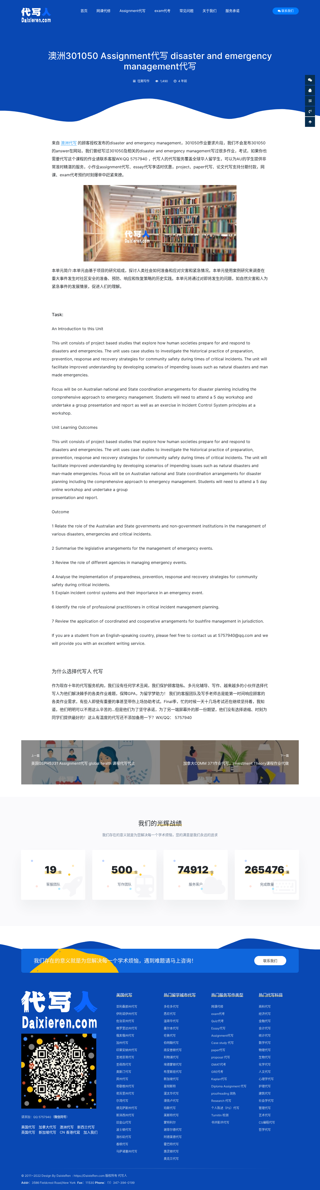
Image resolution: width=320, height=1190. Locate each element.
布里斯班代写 (173, 1072)
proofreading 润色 (223, 1093)
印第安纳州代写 (126, 1050)
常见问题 (187, 10)
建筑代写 (265, 1093)
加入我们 (91, 1132)
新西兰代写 (86, 1127)
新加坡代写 (47, 1132)
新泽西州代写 (125, 1115)
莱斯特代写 (171, 1115)
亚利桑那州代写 (126, 1006)
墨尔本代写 (171, 1028)
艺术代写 (265, 1115)
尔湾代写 (122, 1101)
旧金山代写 (123, 1122)
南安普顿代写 (173, 1050)
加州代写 (122, 1043)
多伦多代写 (171, 1006)
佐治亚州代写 (125, 1021)
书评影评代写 (220, 1122)
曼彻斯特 (170, 1086)
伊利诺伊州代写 (126, 1014)
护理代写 (265, 1086)
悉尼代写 (170, 1014)
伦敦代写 (170, 1035)
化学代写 (265, 1064)
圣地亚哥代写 (125, 1057)
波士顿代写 (123, 1130)
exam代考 (162, 10)
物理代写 (265, 1050)
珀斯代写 (170, 1108)
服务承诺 (233, 10)
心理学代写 (266, 1079)
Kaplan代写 (219, 1079)
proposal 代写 (220, 1057)
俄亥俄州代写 (125, 1035)
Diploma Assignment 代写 (228, 1086)
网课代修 (103, 10)
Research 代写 (221, 1101)
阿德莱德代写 (173, 1137)
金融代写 (265, 1021)
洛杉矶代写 (123, 1137)
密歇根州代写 (125, 1086)
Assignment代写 (133, 10)
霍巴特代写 (171, 1144)
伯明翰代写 (171, 1043)
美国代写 (28, 1127)
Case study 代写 (222, 1043)
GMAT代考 (218, 1064)
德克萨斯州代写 (126, 1108)
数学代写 (265, 1043)
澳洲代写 (69, 142)
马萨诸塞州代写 (126, 1151)
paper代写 (218, 1050)
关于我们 (209, 10)
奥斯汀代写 (123, 1072)
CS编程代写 (267, 1122)
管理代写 (265, 1108)
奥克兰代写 (171, 1159)
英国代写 (28, 1132)
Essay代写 (218, 1028)
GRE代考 (217, 1072)
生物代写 (265, 1057)
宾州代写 (122, 1079)
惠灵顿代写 (171, 1151)
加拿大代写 (47, 1127)
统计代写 (265, 1035)
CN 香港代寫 (70, 1132)
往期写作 (144, 81)
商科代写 (265, 1006)
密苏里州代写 (125, 1093)
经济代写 (265, 1014)
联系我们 (288, 11)
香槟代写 (122, 1144)
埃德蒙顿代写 (173, 1064)
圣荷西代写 (123, 1064)
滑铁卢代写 (171, 1101)
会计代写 (265, 1028)
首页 (84, 10)
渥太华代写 (171, 1093)
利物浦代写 (171, 1057)
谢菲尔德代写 (173, 1130)
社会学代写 (266, 1101)
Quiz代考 (217, 1021)
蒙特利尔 (170, 1122)
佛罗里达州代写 (126, 1028)
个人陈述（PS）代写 (225, 1108)
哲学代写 (265, 1130)
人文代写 (265, 1072)
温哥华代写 (171, 1021)
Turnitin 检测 (219, 1115)
